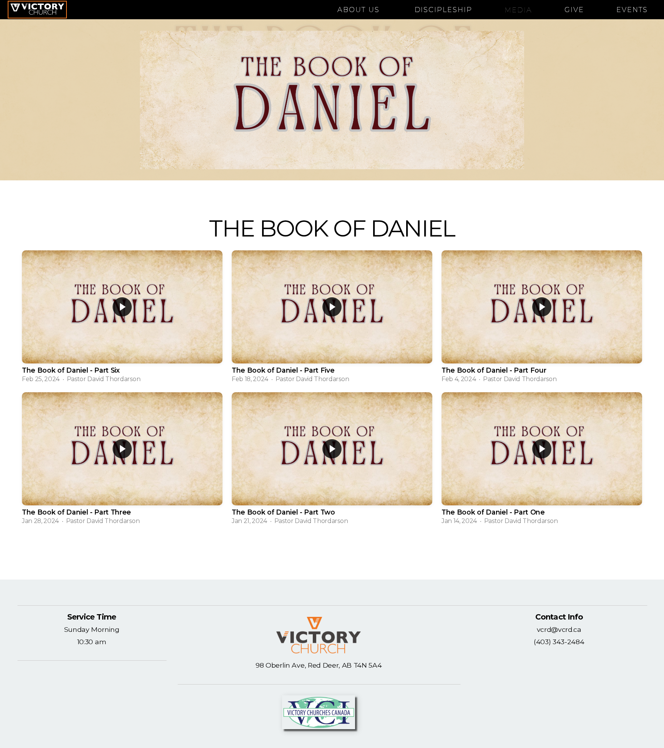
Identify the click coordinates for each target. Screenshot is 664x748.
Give (574, 9)
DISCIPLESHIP (444, 9)
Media (518, 9)
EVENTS (632, 9)
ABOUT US (359, 9)
